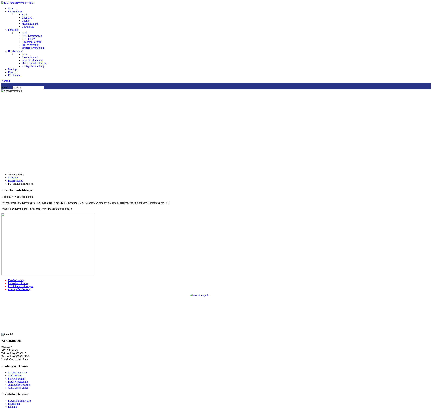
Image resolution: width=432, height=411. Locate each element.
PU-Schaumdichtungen (20, 286)
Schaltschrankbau (17, 372)
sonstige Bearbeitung (19, 289)
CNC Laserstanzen (18, 387)
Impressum (14, 403)
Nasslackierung (16, 280)
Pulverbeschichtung (18, 283)
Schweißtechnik (16, 378)
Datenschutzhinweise (19, 400)
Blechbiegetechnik (18, 381)
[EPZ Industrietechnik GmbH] (18, 2)
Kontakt (5, 80)
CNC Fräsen (15, 375)
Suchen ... (6, 87)
